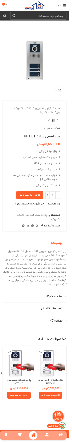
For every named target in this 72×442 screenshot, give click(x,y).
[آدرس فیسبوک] (42, 225)
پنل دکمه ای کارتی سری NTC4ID (50, 381)
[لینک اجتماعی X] (37, 225)
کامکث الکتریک (22, 108)
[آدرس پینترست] (32, 225)
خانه (57, 108)
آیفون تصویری (43, 108)
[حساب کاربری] (4, 16)
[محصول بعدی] (49, 120)
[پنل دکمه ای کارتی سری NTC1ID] (19, 362)
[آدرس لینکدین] (28, 225)
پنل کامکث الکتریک (49, 112)
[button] (50, 395)
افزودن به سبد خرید (30, 195)
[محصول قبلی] (58, 120)
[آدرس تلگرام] (23, 225)
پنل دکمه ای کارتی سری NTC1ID (19, 381)
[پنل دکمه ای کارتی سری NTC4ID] (51, 362)
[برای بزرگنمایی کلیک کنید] (59, 90)
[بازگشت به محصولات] (53, 120)
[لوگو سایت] (34, 5)
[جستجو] (14, 16)
